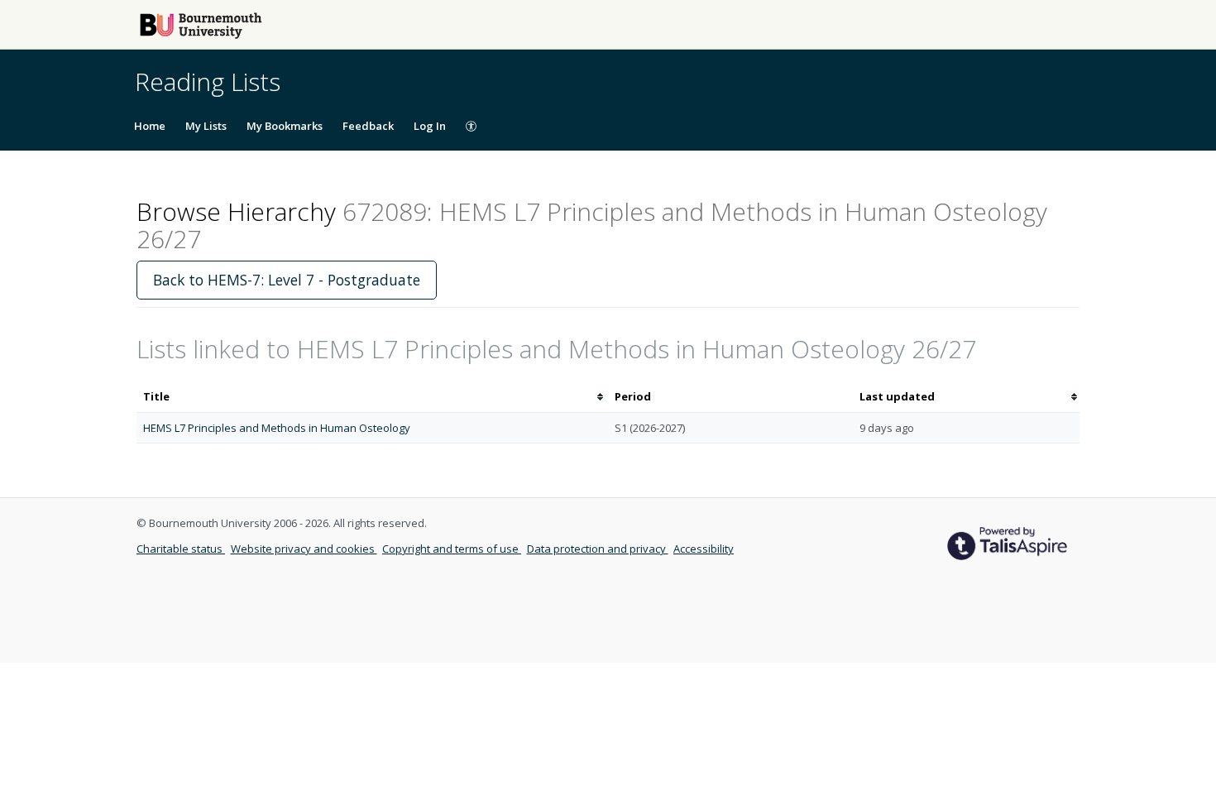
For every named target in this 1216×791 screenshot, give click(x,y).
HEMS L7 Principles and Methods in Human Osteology (276, 427)
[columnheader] (372, 396)
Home (149, 125)
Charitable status (180, 548)
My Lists (206, 125)
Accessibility (703, 548)
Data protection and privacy (597, 548)
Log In (430, 125)
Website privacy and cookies (304, 548)
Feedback (368, 125)
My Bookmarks (285, 125)
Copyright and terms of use (451, 548)
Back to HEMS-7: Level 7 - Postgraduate (286, 280)
